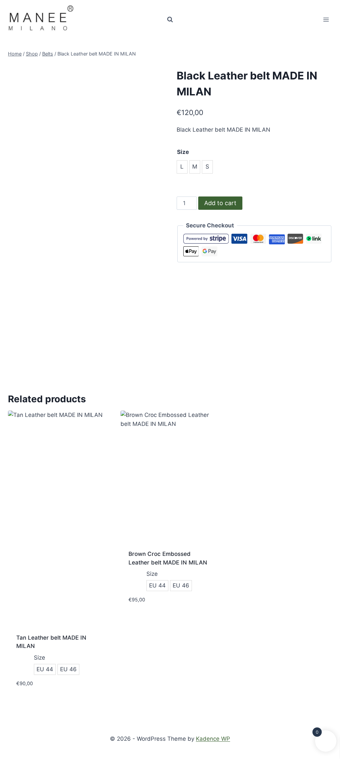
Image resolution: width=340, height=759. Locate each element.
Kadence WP (213, 738)
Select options (149, 619)
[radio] (182, 166)
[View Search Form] (170, 20)
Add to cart (220, 202)
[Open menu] (326, 19)
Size (183, 152)
